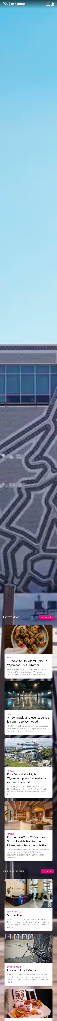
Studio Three (16, 915)
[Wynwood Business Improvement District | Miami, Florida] (14, 4)
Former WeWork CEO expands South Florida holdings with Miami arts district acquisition (27, 841)
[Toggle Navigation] (48, 4)
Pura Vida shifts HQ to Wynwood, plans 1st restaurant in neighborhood (28, 778)
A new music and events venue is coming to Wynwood (28, 719)
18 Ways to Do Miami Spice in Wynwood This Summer (27, 663)
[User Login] (52, 4)
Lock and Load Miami (21, 970)
